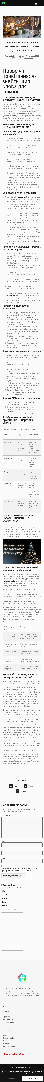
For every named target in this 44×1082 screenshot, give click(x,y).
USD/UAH (7, 946)
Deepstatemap (8, 1019)
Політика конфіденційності (14, 1054)
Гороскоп (6, 1017)
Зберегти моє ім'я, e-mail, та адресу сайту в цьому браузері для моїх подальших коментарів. (19, 870)
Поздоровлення (26, 58)
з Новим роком (20, 197)
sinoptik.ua (14, 909)
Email (3, 850)
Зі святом (11, 295)
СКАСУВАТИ (11, 1078)
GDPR (26, 1074)
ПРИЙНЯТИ (32, 1078)
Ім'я (3, 841)
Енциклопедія (8, 1022)
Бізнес (5, 1035)
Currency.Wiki (15, 949)
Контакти (6, 1014)
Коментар (5, 816)
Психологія (7, 1041)
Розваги (6, 1011)
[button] (36, 4)
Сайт (3, 858)
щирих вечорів (9, 581)
